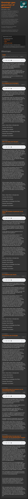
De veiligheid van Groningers (10, 83)
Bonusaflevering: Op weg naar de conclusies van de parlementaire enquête (13, 436)
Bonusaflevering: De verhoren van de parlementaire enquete (12, 390)
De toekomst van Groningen (10, 335)
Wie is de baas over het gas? (10, 141)
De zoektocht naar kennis (9, 274)
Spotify (5, 41)
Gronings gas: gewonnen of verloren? (8, 4)
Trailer (4, 55)
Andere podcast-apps (8, 43)
